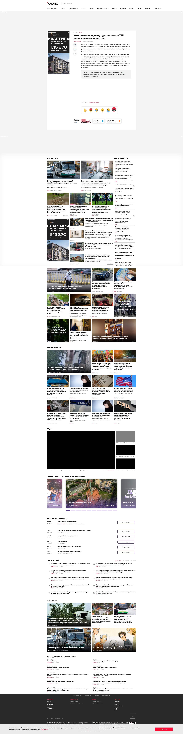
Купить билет (126, 522)
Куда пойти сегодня (97, 703)
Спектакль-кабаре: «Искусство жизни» (69, 546)
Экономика (50, 708)
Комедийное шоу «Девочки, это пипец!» (69, 551)
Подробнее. (44, 729)
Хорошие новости (102, 8)
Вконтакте (117, 701)
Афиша (63, 8)
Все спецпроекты (74, 701)
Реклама (147, 8)
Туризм (91, 8)
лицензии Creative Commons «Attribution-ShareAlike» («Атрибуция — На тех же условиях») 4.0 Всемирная (113, 723)
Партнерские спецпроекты (77, 703)
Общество (50, 704)
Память (131, 8)
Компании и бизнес (94, 102)
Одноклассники (119, 705)
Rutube (116, 707)
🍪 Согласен (163, 729)
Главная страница (96, 701)
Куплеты (123, 8)
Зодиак (114, 8)
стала (121, 72)
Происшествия (73, 8)
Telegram (117, 703)
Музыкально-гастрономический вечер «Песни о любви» (74, 530)
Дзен (116, 708)
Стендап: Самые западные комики (67, 536)
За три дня (118, 560)
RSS (116, 709)
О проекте (96, 695)
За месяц (133, 560)
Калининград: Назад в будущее (67, 521)
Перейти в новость (111, 470)
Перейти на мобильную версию (55, 718)
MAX (116, 704)
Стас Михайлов (62, 541)
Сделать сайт (88, 695)
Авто (48, 705)
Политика (49, 707)
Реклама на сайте (77, 695)
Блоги (83, 8)
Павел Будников (89, 41)
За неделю (126, 560)
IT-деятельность (105, 695)
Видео (139, 8)
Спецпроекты (158, 8)
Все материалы (52, 8)
